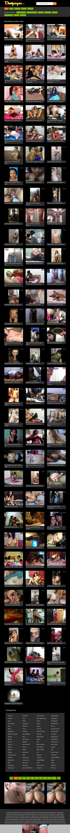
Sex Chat (24, 8)
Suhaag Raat (54, 739)
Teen (52, 749)
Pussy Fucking (40, 765)
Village (52, 760)
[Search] (55, 3)
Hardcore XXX (26, 744)
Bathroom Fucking (12, 734)
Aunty (9, 726)
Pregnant (38, 757)
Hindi (23, 755)
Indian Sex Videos (21, 12)
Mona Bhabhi (39, 747)
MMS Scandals (40, 744)
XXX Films (53, 765)
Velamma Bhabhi (55, 757)
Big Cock (10, 744)
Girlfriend (24, 726)
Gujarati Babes (26, 734)
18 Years (10, 715)
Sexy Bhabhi (48, 12)
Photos (11, 8)
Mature (38, 739)
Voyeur (52, 762)
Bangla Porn (11, 731)
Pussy (38, 762)
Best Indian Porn (9, 15)
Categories (17, 8)
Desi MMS (40, 12)
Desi (9, 762)
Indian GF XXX (40, 715)
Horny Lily (24, 762)
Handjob (24, 742)
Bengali (10, 736)
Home (6, 8)
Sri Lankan (53, 734)
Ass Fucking (11, 723)
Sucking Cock (54, 736)
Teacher (53, 747)
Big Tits (10, 747)
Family (24, 721)
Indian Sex (30, 8)
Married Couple (40, 731)
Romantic (38, 768)
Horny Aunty (25, 760)
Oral (37, 752)
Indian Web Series (41, 718)
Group (23, 728)
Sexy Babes (54, 718)
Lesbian (38, 726)
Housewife (25, 765)
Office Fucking (40, 749)
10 (54, 778)
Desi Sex (17, 15)
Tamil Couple (54, 744)
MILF (37, 742)
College (10, 752)
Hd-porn (24, 747)
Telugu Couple (54, 752)
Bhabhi (10, 739)
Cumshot (10, 757)
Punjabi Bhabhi (40, 760)
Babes (9, 728)
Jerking (38, 723)
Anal (9, 721)
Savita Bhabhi (54, 715)
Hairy (23, 736)
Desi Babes (11, 765)
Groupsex (24, 731)
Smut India (22, 15)
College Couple (12, 755)
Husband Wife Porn (27, 768)
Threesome (54, 755)
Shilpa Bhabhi (54, 723)
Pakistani (38, 755)
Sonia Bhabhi (54, 731)
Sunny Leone (54, 742)
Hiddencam (25, 752)
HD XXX (24, 749)
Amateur (10, 718)
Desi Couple (11, 768)
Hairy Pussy (25, 739)
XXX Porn (55, 12)
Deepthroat (11, 760)
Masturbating (39, 736)
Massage (38, 734)
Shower (53, 726)
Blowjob (10, 749)
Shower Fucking (55, 728)
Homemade (25, 757)
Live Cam (38, 728)
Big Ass (10, 742)
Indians (38, 721)
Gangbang (25, 723)
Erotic (23, 718)
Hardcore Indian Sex (31, 12)
